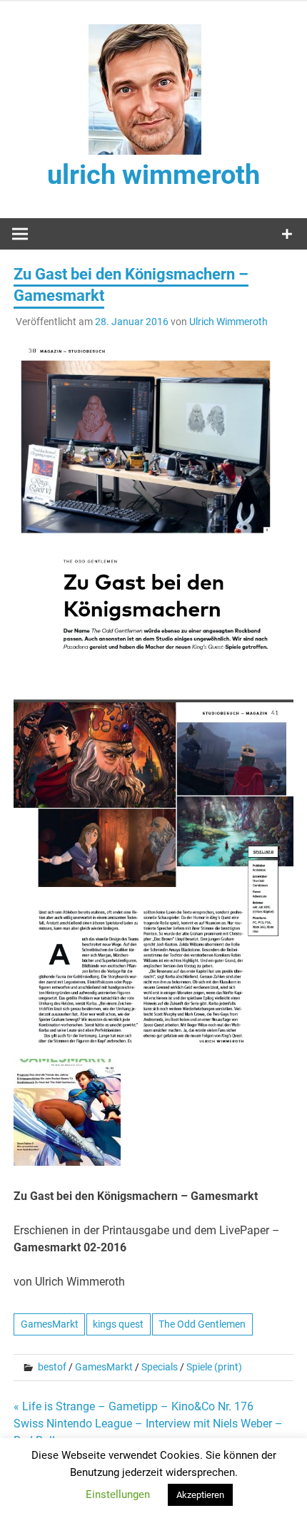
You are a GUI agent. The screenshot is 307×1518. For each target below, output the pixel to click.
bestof (52, 1367)
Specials (159, 1367)
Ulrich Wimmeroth (228, 321)
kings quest (118, 1324)
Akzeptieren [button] (200, 1494)
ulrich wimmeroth (153, 174)
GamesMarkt (50, 1324)
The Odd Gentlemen (202, 1324)
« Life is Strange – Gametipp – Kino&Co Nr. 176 (133, 1406)
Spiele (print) (214, 1367)
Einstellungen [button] (118, 1494)
